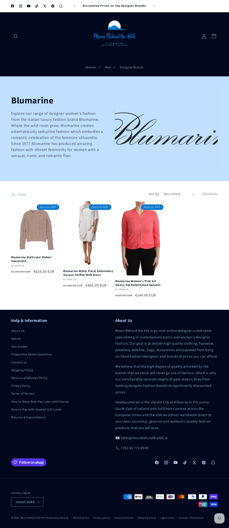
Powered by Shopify (57, 517)
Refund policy (81, 517)
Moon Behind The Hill (32, 517)
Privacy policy (101, 517)
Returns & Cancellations (28, 417)
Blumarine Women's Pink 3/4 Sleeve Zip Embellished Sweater (138, 283)
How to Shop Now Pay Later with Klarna (40, 402)
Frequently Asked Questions (31, 354)
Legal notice (167, 517)
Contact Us (19, 362)
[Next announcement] (154, 6)
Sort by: (153, 194)
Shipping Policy (22, 370)
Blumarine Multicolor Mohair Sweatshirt (31, 259)
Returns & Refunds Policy (29, 378)
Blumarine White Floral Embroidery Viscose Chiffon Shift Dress (88, 273)
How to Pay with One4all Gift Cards (36, 409)
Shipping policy (147, 517)
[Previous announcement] (75, 6)
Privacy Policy (21, 386)
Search (16, 339)
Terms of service (123, 517)
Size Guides (19, 346)
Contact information (191, 517)
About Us (18, 331)
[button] (16, 36)
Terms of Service (23, 394)
